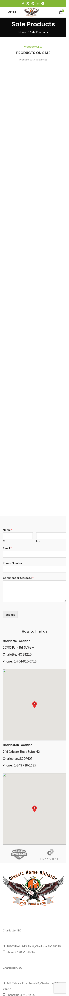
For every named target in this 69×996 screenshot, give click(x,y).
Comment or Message (18, 577)
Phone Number (12, 563)
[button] (34, 705)
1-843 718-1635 (25, 765)
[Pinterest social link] (32, 3)
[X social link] (27, 3)
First (5, 541)
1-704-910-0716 (25, 661)
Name (7, 529)
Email (7, 548)
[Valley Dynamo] (18, 854)
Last (38, 541)
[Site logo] (31, 11)
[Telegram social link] (42, 3)
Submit (10, 614)
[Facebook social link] (23, 3)
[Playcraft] (50, 854)
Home (22, 32)
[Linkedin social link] (38, 3)
